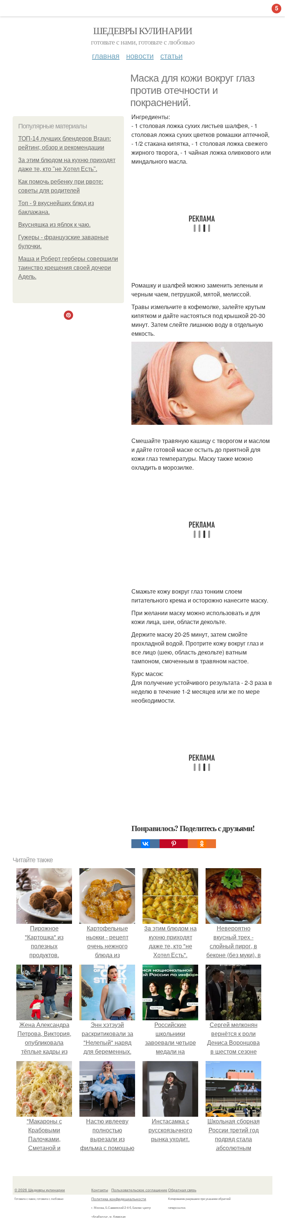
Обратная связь (182, 1189)
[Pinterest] (174, 843)
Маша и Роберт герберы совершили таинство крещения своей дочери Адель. (68, 268)
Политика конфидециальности (118, 1198)
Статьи (171, 55)
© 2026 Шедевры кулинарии (39, 1189)
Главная (105, 55)
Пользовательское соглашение (139, 1189)
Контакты (99, 1189)
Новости (140, 55)
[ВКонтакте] (145, 843)
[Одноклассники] (202, 843)
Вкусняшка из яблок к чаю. (54, 224)
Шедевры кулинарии (142, 30)
